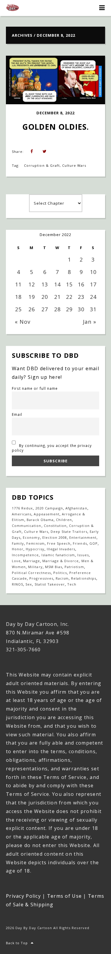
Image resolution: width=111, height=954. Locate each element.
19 (31, 296)
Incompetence (25, 555)
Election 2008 (54, 537)
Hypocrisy (35, 549)
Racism (62, 578)
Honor (17, 549)
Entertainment (82, 537)
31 (93, 309)
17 (93, 284)
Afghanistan (76, 508)
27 (44, 309)
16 (81, 284)
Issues (83, 555)
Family (18, 543)
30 (81, 309)
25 (18, 309)
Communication (26, 525)
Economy (31, 537)
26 (31, 309)
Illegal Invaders (61, 549)
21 (57, 296)
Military (35, 567)
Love (16, 561)
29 (69, 309)
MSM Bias (53, 567)
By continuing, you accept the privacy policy (52, 448)
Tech (71, 584)
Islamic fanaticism (58, 555)
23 (81, 296)
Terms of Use (64, 896)
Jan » (89, 321)
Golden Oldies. (55, 126)
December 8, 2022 (55, 113)
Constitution (55, 525)
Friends (80, 543)
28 (57, 309)
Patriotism (74, 567)
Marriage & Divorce (60, 561)
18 (18, 296)
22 (69, 296)
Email (17, 414)
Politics (60, 572)
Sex (28, 584)
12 (31, 284)
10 (93, 271)
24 (93, 296)
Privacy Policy (23, 896)
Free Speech (58, 543)
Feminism (35, 543)
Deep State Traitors (69, 531)
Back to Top (17, 943)
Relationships (83, 578)
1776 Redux (22, 508)
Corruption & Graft (42, 165)
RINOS (17, 584)
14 (57, 284)
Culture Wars (74, 165)
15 (69, 284)
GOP (93, 543)
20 (44, 296)
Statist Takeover (50, 584)
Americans (21, 514)
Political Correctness (31, 572)
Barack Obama (40, 519)
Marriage (31, 561)
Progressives (41, 578)
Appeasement (46, 514)
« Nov (22, 321)
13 (44, 284)
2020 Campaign (49, 508)
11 (18, 284)
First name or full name (35, 388)
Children (64, 519)
